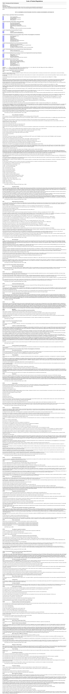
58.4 (3, 18)
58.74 (3, 63)
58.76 (3, 64)
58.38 (3, 41)
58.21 (3, 31)
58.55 (3, 54)
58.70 (3, 60)
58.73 (3, 62)
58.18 (3, 28)
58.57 (3, 55)
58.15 (3, 26)
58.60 (3, 57)
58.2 (3, 17)
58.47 (3, 47)
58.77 (3, 65)
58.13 (3, 25)
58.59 (3, 56)
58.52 (3, 50)
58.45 (3, 45)
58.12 (3, 24)
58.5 (3, 19)
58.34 (3, 38)
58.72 (3, 61)
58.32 (3, 36)
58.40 (3, 44)
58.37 (3, 40)
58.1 (3, 16)
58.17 (3, 27)
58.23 (3, 32)
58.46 (3, 46)
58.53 (3, 51)
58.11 (3, 23)
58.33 (3, 37)
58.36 (3, 39)
